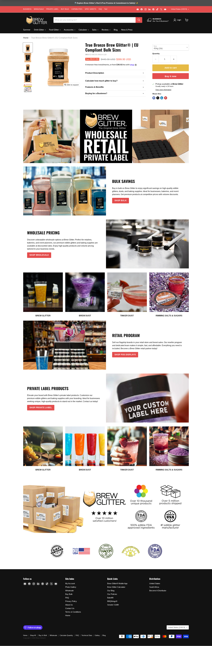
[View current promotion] (106, 3)
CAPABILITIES (76, 9)
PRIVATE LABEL (52, 9)
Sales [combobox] (94, 30)
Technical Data (86, 635)
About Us (69, 605)
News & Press (126, 30)
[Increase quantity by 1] (174, 59)
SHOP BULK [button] (120, 200)
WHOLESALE (39, 9)
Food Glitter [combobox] (54, 30)
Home (25, 38)
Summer (26, 30)
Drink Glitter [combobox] (39, 30)
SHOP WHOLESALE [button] (39, 255)
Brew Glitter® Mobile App (117, 583)
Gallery (97, 635)
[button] (186, 20)
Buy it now (170, 76)
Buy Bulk (69, 594)
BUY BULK (65, 9)
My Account (70, 583)
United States (154, 583)
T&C (105, 9)
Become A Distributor (157, 591)
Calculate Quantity (66, 635)
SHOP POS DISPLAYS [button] (125, 355)
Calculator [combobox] (83, 30)
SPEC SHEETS (90, 9)
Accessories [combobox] (69, 30)
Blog (116, 30)
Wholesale (69, 591)
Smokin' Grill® (113, 605)
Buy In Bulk (43, 635)
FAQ (100, 9)
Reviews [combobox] (105, 30)
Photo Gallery (70, 587)
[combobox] (94, 20)
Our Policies (112, 594)
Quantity (156, 54)
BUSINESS (27, 9)
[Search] (139, 20)
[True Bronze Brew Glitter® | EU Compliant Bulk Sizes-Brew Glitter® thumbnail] (28, 47)
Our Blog (110, 591)
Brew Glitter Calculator (116, 587)
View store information (163, 90)
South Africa (154, 587)
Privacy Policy (71, 601)
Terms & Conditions (73, 612)
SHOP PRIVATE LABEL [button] (40, 407)
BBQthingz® (112, 601)
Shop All (33, 635)
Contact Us (69, 608)
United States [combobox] (179, 9)
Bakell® (110, 598)
